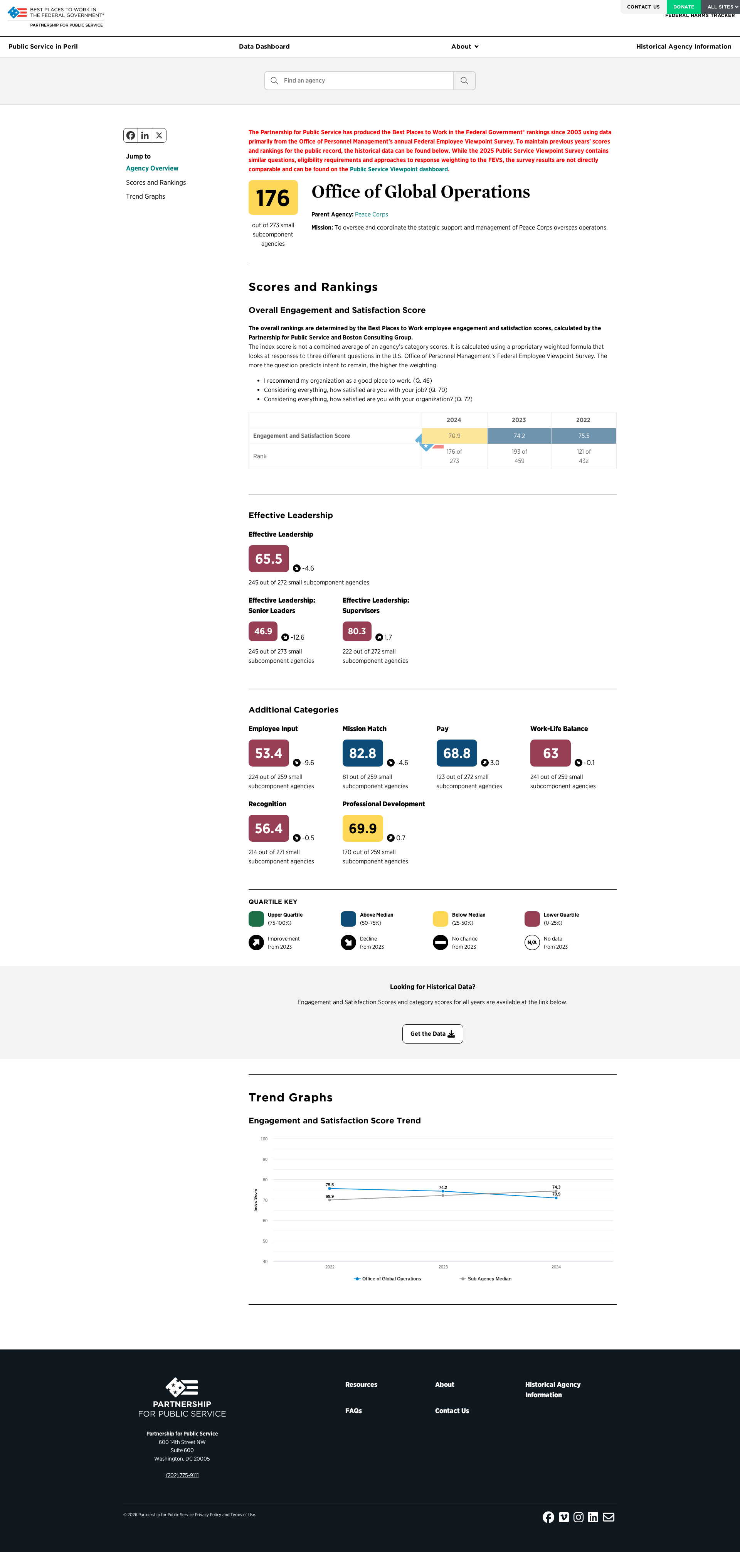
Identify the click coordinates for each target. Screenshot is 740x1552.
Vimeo (564, 1517)
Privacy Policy (208, 1514)
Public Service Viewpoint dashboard (399, 169)
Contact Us (643, 7)
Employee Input (273, 728)
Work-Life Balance (559, 728)
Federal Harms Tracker (700, 15)
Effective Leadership (281, 534)
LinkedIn (593, 1517)
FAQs (353, 1411)
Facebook (548, 1517)
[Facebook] (130, 135)
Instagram (578, 1517)
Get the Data (428, 1033)
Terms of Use (242, 1514)
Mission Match (365, 728)
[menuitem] (644, 7)
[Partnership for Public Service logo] (182, 1397)
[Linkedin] (145, 135)
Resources (361, 1384)
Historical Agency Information (684, 46)
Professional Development (384, 804)
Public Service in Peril (43, 46)
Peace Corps (371, 214)
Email (608, 1517)
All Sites (720, 7)
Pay (443, 728)
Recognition (267, 804)
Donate (684, 7)
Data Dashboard (264, 46)
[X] (159, 135)
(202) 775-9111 (182, 1475)
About (461, 46)
